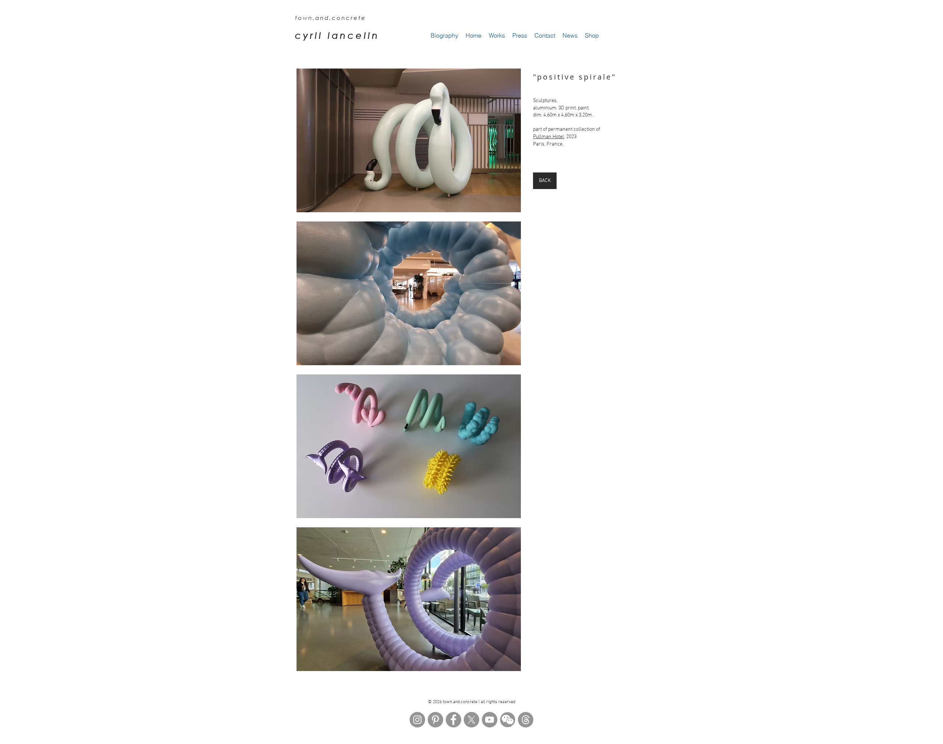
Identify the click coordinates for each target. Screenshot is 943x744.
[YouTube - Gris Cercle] (489, 719)
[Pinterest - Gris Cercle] (435, 719)
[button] (409, 140)
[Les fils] (525, 719)
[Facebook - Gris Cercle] (453, 719)
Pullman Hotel (548, 137)
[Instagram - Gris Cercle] (417, 719)
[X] (471, 719)
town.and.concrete (330, 17)
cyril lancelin (337, 35)
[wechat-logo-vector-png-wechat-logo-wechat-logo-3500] (507, 719)
